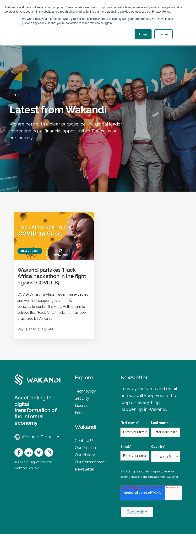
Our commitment (90, 462)
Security (82, 398)
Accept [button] (143, 34)
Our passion (85, 447)
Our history (85, 455)
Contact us (85, 440)
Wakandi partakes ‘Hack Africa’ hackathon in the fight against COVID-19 (51, 276)
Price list (83, 412)
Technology (85, 391)
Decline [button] (163, 34)
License (81, 405)
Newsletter (84, 469)
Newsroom (30, 251)
